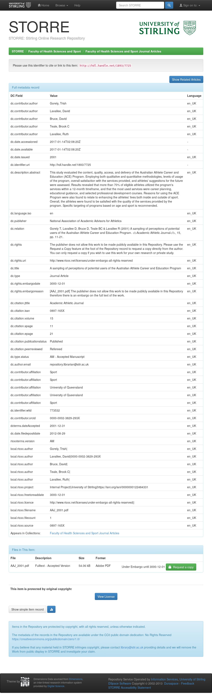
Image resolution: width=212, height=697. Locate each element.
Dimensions (75, 679)
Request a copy (182, 567)
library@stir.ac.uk (132, 647)
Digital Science (55, 686)
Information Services (164, 679)
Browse (60, 5)
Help (77, 5)
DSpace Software (119, 683)
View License (106, 596)
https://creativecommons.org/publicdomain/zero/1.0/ (46, 639)
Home (45, 5)
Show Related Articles (186, 79)
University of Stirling (192, 679)
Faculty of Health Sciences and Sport (54, 51)
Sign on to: (190, 5)
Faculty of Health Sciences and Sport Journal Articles (123, 51)
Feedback (187, 683)
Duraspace (171, 683)
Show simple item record (27, 609)
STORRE (18, 51)
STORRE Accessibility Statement (129, 687)
